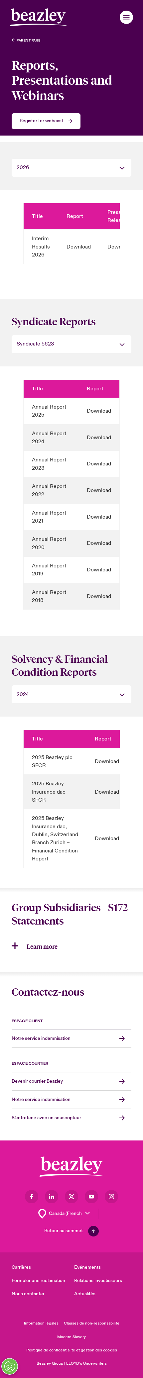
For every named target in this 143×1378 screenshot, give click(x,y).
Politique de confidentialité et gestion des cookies (71, 1350)
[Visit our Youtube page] (91, 1196)
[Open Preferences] (9, 1366)
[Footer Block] (71, 1166)
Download (79, 247)
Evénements (87, 1267)
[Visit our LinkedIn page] (51, 1196)
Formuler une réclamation (38, 1280)
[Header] (38, 17)
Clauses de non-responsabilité (91, 1323)
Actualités (84, 1294)
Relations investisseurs (98, 1280)
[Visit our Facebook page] (31, 1196)
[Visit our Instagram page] (111, 1196)
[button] (126, 17)
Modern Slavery (71, 1336)
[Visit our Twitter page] (71, 1196)
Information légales (41, 1323)
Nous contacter (28, 1294)
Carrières (21, 1267)
